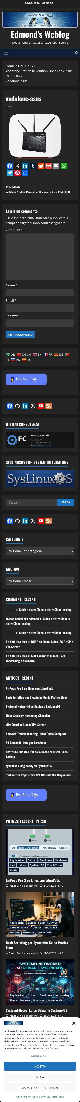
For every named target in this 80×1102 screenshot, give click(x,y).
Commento (15, 230)
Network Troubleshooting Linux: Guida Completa (36, 733)
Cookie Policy (23, 1096)
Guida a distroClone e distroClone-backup (45, 609)
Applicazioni (17, 860)
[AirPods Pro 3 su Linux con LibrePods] (40, 852)
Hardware (61, 860)
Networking (62, 995)
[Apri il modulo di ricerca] (76, 53)
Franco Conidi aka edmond (22, 618)
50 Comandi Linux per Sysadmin (26, 742)
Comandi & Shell (20, 927)
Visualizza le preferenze (40, 1088)
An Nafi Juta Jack (16, 641)
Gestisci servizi (39, 1055)
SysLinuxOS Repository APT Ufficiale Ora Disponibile (38, 775)
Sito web (12, 316)
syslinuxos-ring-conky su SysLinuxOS (29, 765)
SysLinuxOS (37, 865)
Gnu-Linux (46, 860)
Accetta (40, 1066)
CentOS (53, 922)
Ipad (12, 865)
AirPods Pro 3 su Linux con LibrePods (29, 688)
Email (11, 300)
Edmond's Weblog (40, 34)
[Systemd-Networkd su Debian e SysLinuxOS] (40, 982)
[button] (74, 1023)
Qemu (13, 1000)
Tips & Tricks (54, 865)
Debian (32, 860)
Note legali (58, 1096)
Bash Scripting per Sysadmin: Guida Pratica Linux (36, 697)
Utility (13, 870)
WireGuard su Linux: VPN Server (26, 724)
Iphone (22, 865)
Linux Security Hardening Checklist (28, 715)
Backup (32, 922)
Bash (42, 922)
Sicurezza (28, 932)
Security (15, 932)
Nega (40, 1077)
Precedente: (38, 189)
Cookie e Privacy (41, 1096)
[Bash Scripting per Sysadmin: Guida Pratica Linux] (40, 914)
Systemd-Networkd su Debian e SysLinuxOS (33, 706)
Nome (11, 285)
